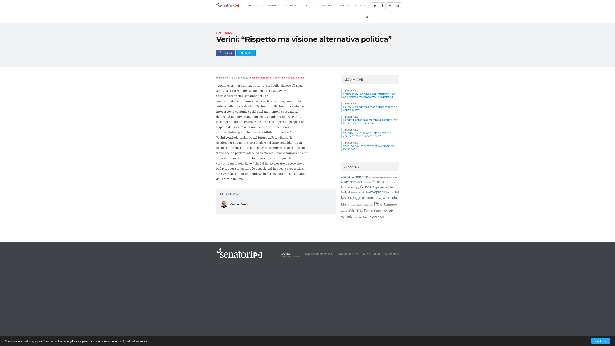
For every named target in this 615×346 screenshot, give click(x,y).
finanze (345, 187)
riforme (356, 210)
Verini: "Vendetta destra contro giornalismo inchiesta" (368, 147)
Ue (365, 216)
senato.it (393, 253)
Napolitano (359, 205)
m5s (394, 197)
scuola (389, 210)
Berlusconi (386, 177)
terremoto (358, 217)
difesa (353, 182)
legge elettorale (364, 197)
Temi (307, 5)
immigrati (345, 192)
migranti (352, 205)
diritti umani (367, 182)
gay (357, 187)
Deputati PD (349, 253)
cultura (345, 182)
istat (373, 191)
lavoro (346, 197)
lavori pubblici (392, 192)
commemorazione (261, 77)
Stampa (272, 5)
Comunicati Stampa (284, 77)
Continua (600, 341)
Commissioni (326, 5)
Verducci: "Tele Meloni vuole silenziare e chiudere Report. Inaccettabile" (367, 135)
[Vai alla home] (228, 5)
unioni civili (376, 216)
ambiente (361, 176)
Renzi (387, 204)
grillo (390, 187)
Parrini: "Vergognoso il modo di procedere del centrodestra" (370, 108)
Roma (368, 210)
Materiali (291, 5)
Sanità (378, 210)
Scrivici (360, 5)
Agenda (344, 5)
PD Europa (372, 253)
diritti (360, 182)
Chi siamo (254, 5)
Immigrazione (355, 192)
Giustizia (367, 186)
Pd (376, 203)
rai (381, 204)
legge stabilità (383, 198)
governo (381, 187)
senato (347, 216)
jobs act (380, 192)
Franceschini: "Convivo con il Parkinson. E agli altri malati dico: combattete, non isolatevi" (369, 95)
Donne (376, 181)
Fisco (353, 187)
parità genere (368, 204)
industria (365, 192)
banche (378, 177)
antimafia (372, 177)
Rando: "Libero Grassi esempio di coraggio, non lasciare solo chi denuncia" (370, 121)
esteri (383, 182)
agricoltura (347, 177)
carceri (394, 177)
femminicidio (391, 182)
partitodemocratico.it (320, 253)
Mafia (345, 204)
